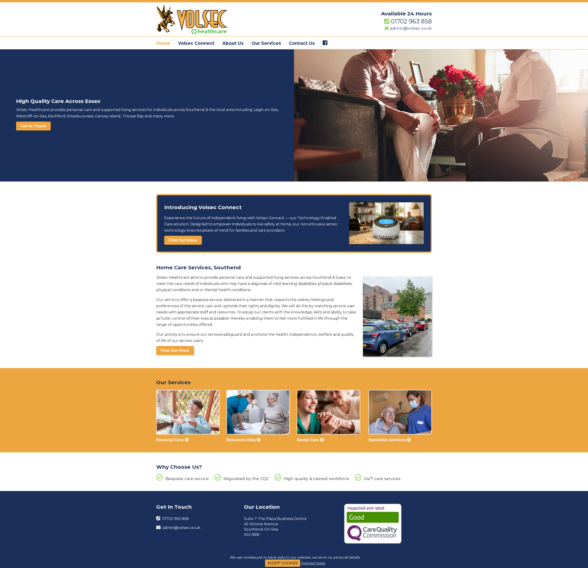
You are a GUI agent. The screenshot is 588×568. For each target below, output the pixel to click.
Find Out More (183, 240)
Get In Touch (33, 126)
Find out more (313, 563)
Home (163, 43)
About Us (233, 43)
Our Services (266, 43)
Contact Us (302, 43)
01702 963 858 (411, 21)
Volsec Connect (196, 43)
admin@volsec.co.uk (411, 28)
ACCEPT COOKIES (283, 563)
